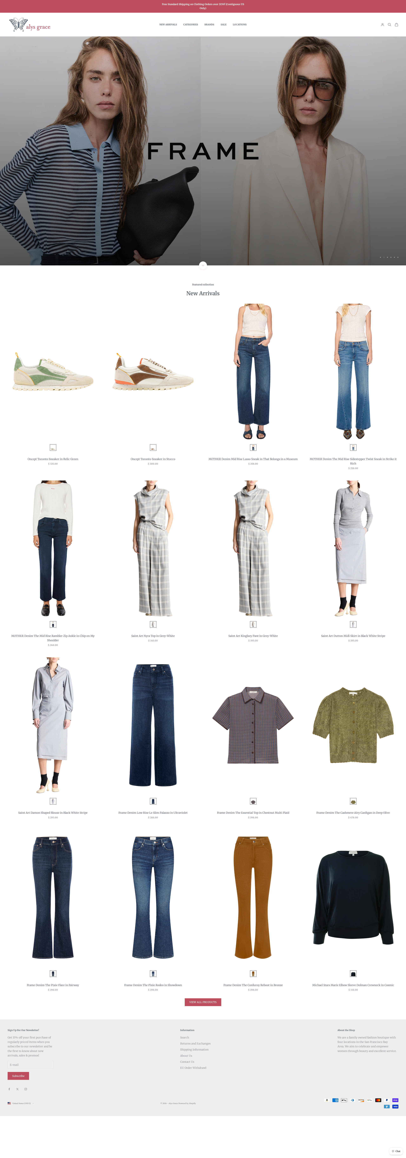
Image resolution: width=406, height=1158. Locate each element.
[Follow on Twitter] (17, 1131)
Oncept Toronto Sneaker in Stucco (153, 501)
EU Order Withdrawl (193, 1109)
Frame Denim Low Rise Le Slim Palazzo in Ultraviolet (153, 855)
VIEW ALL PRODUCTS (203, 1044)
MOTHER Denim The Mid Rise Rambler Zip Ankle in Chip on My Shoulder (53, 680)
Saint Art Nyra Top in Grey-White (153, 678)
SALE (223, 24)
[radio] (52, 489)
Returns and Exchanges (195, 1085)
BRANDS (209, 24)
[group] (203, 172)
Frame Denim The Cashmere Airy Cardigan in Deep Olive (353, 855)
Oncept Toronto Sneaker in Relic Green (53, 501)
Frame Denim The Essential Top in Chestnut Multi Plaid (253, 855)
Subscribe (18, 1117)
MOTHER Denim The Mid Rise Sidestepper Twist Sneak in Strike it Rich (353, 503)
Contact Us (187, 1103)
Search (184, 1079)
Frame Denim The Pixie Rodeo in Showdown (153, 1027)
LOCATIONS (240, 24)
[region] (203, 172)
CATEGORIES (190, 24)
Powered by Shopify (187, 1145)
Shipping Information (194, 1091)
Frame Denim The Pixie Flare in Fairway (53, 1027)
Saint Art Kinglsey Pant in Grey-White (253, 678)
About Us (186, 1097)
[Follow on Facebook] (9, 1131)
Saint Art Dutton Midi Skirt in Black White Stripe (353, 678)
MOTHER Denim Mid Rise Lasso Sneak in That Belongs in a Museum (253, 501)
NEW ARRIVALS (168, 24)
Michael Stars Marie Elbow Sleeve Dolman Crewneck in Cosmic (353, 1027)
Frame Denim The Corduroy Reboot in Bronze (253, 1027)
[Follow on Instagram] (25, 1131)
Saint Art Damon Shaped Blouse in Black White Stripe (53, 855)
